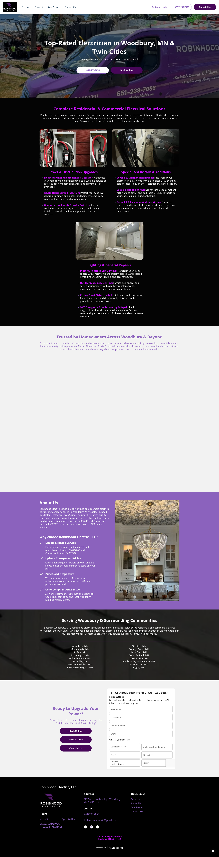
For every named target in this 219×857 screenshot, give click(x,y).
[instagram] (91, 827)
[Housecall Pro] (115, 847)
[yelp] (97, 827)
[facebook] (85, 827)
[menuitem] (26, 7)
